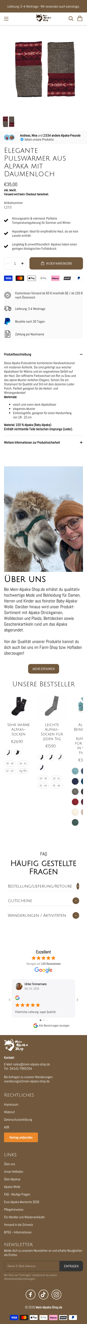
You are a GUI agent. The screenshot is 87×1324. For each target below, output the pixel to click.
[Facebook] (30, 1294)
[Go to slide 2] (44, 1020)
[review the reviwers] (17, 999)
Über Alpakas (12, 1179)
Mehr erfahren (44, 669)
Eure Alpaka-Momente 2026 (21, 1202)
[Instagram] (56, 1294)
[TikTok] (43, 1294)
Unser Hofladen (13, 1171)
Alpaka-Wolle (12, 1187)
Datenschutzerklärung (18, 1119)
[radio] (8, 752)
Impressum (11, 1104)
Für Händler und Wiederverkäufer (24, 1217)
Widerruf (9, 1112)
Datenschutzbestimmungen (19, 1279)
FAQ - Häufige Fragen (17, 1194)
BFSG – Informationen (18, 1232)
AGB (6, 1127)
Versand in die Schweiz (18, 1224)
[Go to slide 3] (47, 1020)
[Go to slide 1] (40, 1020)
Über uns (9, 1164)
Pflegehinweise (13, 1209)
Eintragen (71, 1266)
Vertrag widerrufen (21, 1137)
